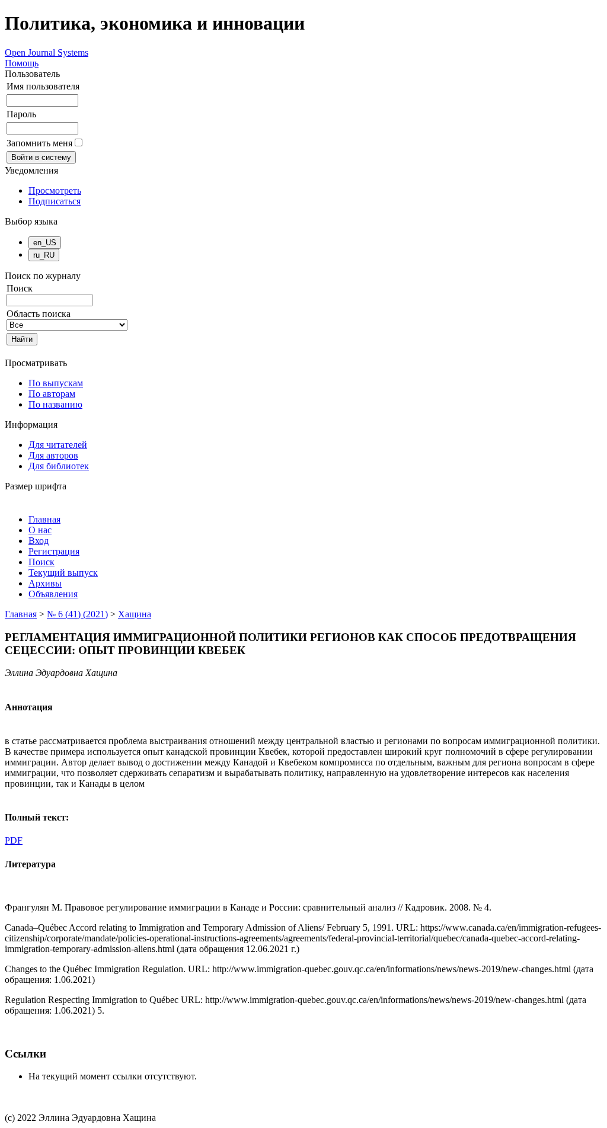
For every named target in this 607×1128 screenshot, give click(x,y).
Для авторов (53, 455)
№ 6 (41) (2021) (77, 614)
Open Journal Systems (46, 52)
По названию (55, 404)
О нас (40, 530)
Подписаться (54, 201)
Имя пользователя (43, 86)
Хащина (134, 614)
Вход (38, 541)
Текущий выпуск (63, 573)
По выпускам (55, 383)
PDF (14, 840)
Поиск (41, 562)
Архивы (45, 583)
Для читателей (57, 445)
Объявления (53, 594)
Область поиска (39, 314)
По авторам (51, 394)
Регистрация (53, 551)
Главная (44, 519)
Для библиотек (58, 466)
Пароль (21, 114)
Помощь (22, 63)
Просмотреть (54, 190)
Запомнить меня (39, 143)
